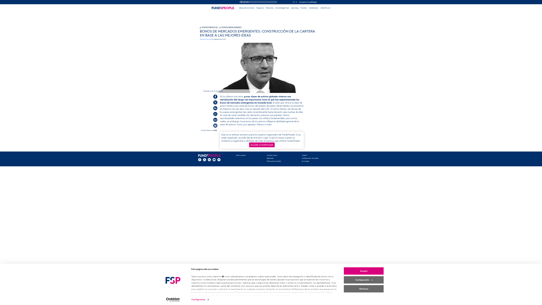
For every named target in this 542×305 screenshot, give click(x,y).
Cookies (304, 155)
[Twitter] (204, 160)
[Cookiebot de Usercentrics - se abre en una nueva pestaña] (173, 300)
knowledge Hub (282, 8)
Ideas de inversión (246, 8)
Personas (270, 8)
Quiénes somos (272, 155)
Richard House (205, 39)
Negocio (260, 8)
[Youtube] (214, 160)
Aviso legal (305, 161)
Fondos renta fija (209, 27)
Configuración (198, 299)
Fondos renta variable (231, 27)
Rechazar (363, 289)
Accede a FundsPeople (308, 2)
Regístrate (270, 158)
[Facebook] (199, 160)
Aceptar (364, 271)
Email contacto (241, 155)
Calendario (314, 8)
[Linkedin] (209, 160)
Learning (295, 8)
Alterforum (325, 8)
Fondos (303, 8)
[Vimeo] (218, 160)
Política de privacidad (274, 161)
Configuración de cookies (310, 158)
